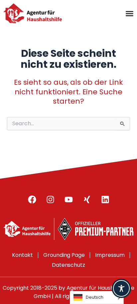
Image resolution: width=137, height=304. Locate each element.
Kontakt (22, 255)
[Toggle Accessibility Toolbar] (121, 288)
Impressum (110, 255)
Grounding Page (64, 255)
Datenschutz (68, 265)
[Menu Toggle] (129, 13)
